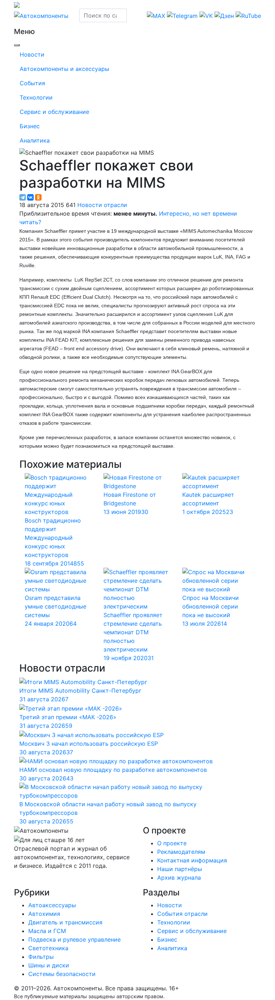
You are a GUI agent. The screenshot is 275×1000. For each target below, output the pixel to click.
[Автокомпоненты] (41, 15)
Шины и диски (48, 965)
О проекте (172, 843)
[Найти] (131, 15)
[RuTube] (15, 880)
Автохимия (44, 913)
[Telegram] (22, 197)
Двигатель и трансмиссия (65, 922)
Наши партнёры (179, 868)
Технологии (36, 97)
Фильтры (41, 956)
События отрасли (182, 913)
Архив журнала (179, 877)
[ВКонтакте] (30, 197)
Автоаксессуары (52, 905)
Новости (32, 54)
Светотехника (48, 948)
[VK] (18, 880)
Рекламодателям (181, 851)
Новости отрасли (102, 204)
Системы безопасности (62, 973)
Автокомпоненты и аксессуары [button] (64, 68)
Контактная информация (192, 860)
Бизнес (30, 126)
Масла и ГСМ (47, 930)
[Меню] (14, 24)
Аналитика (35, 140)
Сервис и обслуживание (54, 111)
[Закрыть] (17, 45)
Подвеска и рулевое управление (74, 939)
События (32, 83)
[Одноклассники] (38, 197)
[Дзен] (20, 880)
